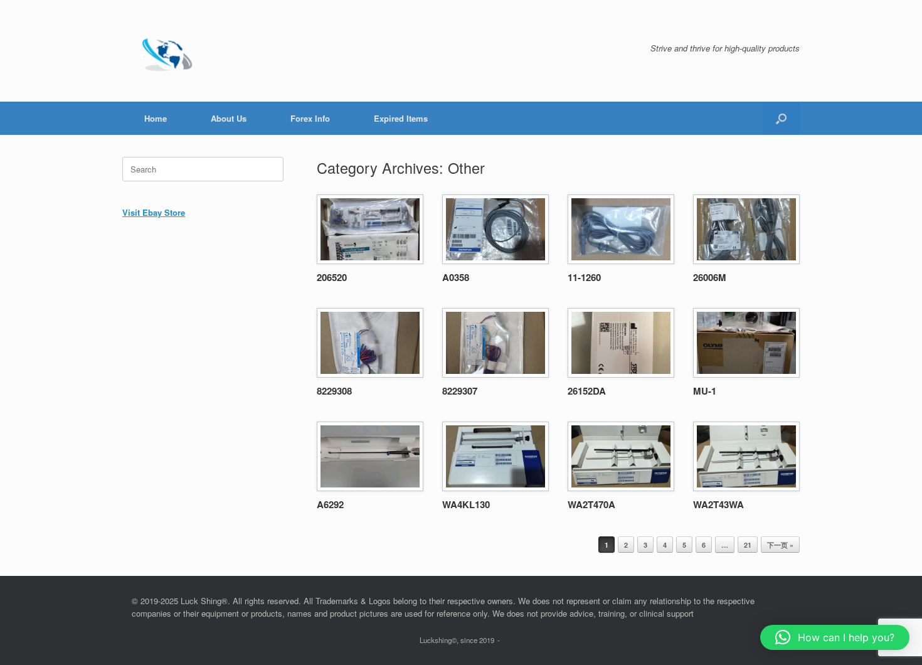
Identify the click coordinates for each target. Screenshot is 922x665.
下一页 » (780, 545)
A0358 (455, 277)
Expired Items (401, 118)
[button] (781, 118)
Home (155, 118)
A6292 (330, 504)
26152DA (587, 391)
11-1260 (584, 277)
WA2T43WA (718, 504)
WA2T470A (591, 504)
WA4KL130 (466, 504)
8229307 (459, 391)
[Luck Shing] (169, 50)
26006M (709, 277)
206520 (332, 277)
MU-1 (704, 391)
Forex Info (310, 118)
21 (747, 545)
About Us (228, 118)
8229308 (334, 391)
